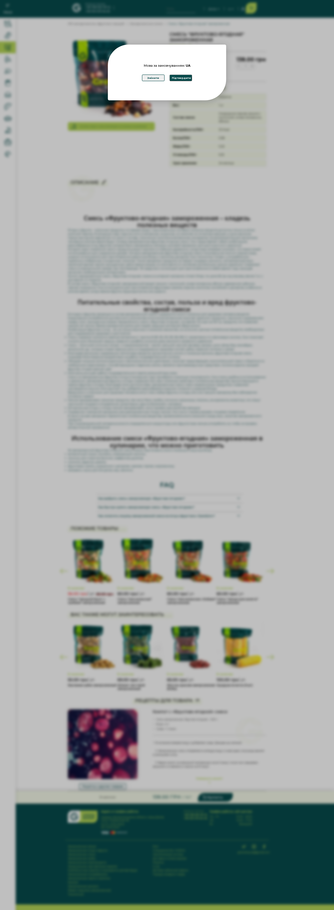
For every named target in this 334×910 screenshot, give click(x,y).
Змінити (153, 78)
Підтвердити (181, 78)
